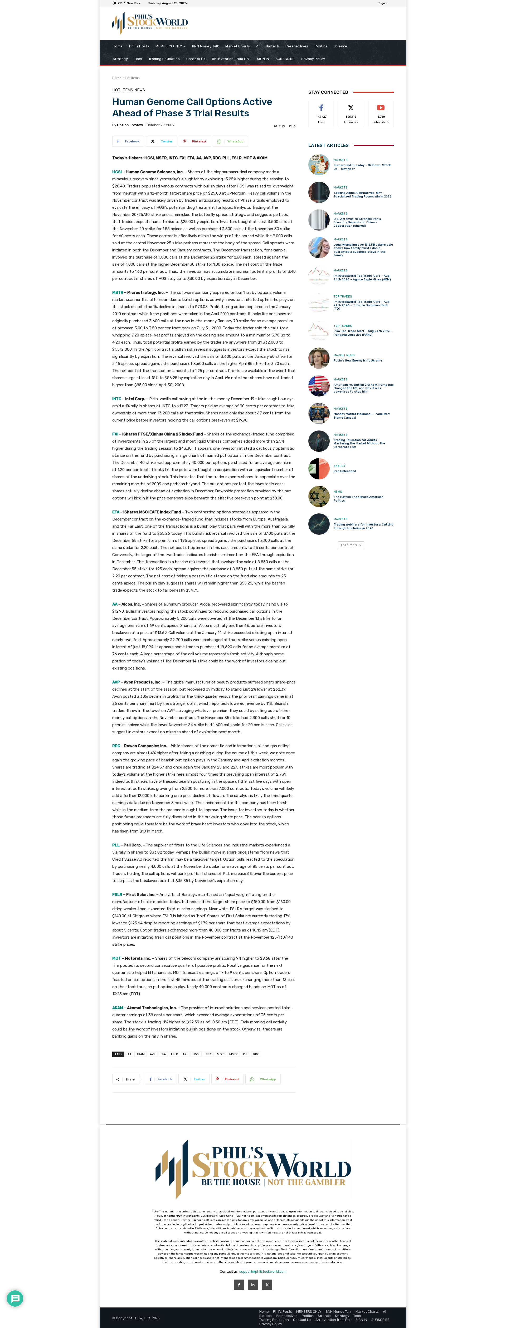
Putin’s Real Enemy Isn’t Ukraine (358, 360)
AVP (152, 1054)
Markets (340, 159)
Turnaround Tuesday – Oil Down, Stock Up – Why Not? (362, 166)
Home (116, 78)
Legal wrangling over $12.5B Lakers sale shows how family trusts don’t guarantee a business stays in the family (363, 250)
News (139, 90)
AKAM (141, 1054)
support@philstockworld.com (262, 1272)
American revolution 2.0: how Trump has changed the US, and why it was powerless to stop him (364, 388)
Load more (349, 545)
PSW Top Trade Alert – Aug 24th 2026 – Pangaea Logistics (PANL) (363, 332)
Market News (344, 355)
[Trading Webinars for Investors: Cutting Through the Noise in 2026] (319, 524)
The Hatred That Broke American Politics (358, 498)
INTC (208, 1054)
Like (321, 105)
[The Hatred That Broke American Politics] (319, 496)
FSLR (174, 1054)
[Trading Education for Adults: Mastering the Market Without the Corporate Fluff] (319, 441)
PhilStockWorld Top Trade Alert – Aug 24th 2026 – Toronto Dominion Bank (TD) (362, 305)
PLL (245, 1054)
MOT (220, 1054)
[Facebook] (239, 1285)
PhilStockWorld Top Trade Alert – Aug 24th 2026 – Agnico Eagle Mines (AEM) (362, 277)
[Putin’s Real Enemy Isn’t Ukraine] (319, 358)
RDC (256, 1054)
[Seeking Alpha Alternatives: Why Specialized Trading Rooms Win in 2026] (319, 192)
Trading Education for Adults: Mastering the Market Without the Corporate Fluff (359, 443)
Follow (351, 105)
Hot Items (132, 78)
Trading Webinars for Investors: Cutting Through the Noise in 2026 (363, 526)
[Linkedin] (253, 1285)
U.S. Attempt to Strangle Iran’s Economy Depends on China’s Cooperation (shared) (357, 222)
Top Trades (343, 296)
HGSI (196, 1054)
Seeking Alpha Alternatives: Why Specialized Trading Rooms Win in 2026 (363, 194)
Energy (340, 465)
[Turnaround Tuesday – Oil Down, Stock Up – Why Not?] (319, 164)
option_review (130, 125)
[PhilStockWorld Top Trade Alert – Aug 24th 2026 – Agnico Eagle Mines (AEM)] (319, 275)
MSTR (233, 1054)
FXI (185, 1054)
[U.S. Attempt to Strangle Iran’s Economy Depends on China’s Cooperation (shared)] (319, 220)
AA (129, 1054)
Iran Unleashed (345, 471)
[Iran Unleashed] (319, 468)
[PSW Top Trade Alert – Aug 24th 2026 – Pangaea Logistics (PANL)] (319, 330)
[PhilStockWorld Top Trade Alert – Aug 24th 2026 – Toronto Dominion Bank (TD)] (319, 303)
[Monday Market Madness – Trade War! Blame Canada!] (319, 413)
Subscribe (381, 105)
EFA (163, 1054)
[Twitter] (267, 1285)
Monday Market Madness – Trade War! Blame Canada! (362, 415)
